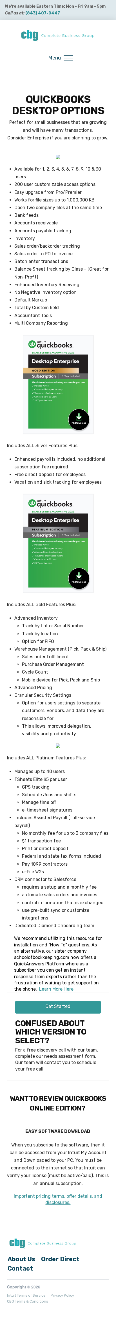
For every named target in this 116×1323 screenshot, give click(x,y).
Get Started (57, 1006)
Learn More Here (55, 989)
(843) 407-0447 (42, 13)
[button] (60, 58)
